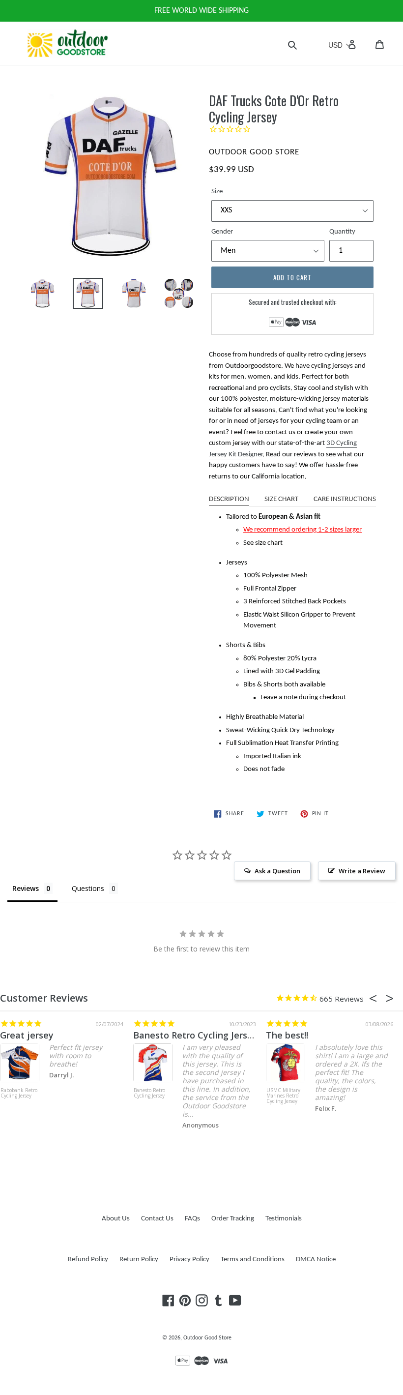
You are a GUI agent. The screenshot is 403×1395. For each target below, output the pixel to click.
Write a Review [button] (362, 870)
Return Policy (138, 1259)
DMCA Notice (316, 1259)
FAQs (192, 1218)
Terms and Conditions (253, 1259)
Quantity (342, 232)
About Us (116, 1218)
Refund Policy (88, 1259)
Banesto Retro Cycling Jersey (195, 1035)
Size (217, 191)
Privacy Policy (189, 1259)
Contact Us (157, 1218)
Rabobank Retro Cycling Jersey (18, 1093)
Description (229, 499)
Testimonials (283, 1218)
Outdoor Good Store (207, 1338)
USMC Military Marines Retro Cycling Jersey (283, 1096)
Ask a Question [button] (277, 870)
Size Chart (281, 499)
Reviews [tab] (25, 888)
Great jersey (27, 1035)
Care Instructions (345, 499)
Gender (222, 232)
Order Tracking (232, 1218)
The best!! (287, 1035)
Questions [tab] (88, 888)
